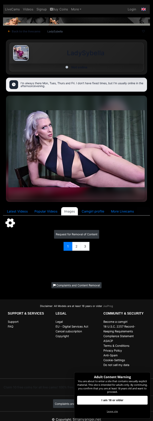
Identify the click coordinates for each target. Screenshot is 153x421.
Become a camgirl (115, 321)
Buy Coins (60, 9)
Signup (41, 9)
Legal (59, 321)
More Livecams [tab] (122, 211)
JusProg (108, 306)
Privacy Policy (112, 350)
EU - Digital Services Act (72, 326)
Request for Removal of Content (76, 234)
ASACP (108, 341)
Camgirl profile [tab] (93, 211)
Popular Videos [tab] (45, 211)
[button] (143, 9)
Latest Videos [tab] (17, 211)
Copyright (62, 336)
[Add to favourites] (143, 31)
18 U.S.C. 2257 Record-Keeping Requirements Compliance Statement (119, 331)
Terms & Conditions (116, 345)
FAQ (10, 326)
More (75, 9)
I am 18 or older (112, 400)
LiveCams (12, 9)
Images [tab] (69, 211)
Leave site (112, 411)
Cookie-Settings (114, 360)
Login (132, 9)
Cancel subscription (69, 331)
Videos (28, 9)
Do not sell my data (116, 365)
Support (13, 321)
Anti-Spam (110, 355)
